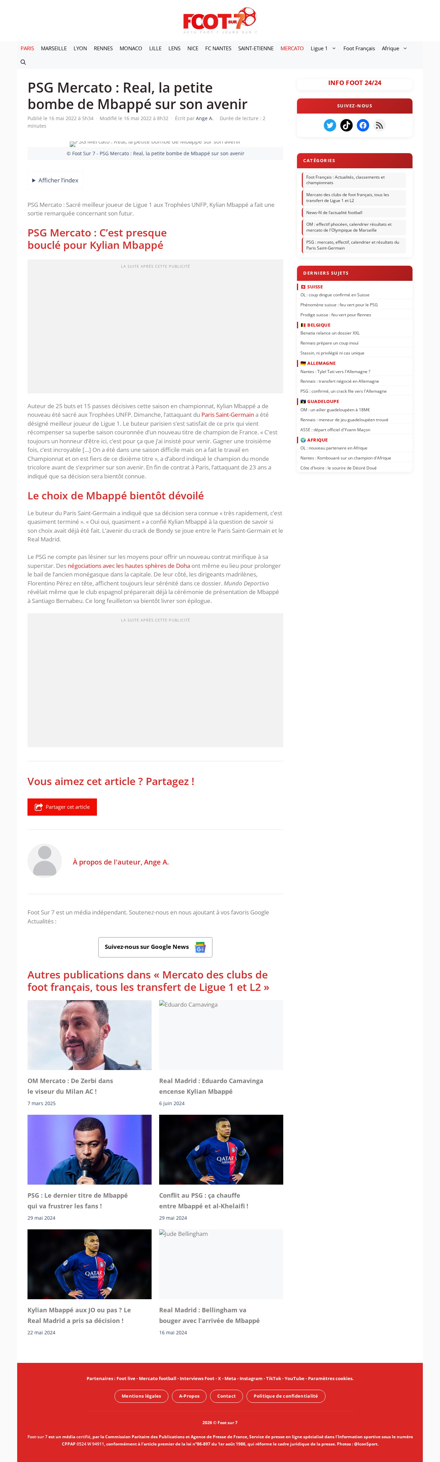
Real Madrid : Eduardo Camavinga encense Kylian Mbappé (211, 1086)
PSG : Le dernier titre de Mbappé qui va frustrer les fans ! (78, 1200)
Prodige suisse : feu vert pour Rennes (335, 314)
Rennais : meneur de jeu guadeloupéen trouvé (344, 419)
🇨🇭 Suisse (311, 286)
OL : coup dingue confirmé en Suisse (335, 294)
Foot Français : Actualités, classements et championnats (345, 180)
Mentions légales (141, 1396)
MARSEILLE (54, 48)
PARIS (27, 48)
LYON (80, 48)
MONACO (131, 48)
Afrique (390, 48)
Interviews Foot (197, 1378)
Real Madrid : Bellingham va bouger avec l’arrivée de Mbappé (209, 1315)
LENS (174, 48)
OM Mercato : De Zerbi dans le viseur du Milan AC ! (70, 1086)
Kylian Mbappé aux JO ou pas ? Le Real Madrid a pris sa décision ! (79, 1315)
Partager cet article (68, 806)
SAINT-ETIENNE (256, 48)
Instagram (251, 1378)
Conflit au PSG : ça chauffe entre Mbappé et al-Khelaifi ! (203, 1200)
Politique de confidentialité (286, 1396)
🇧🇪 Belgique (315, 325)
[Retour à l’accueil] (220, 20)
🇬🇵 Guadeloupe (319, 401)
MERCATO (292, 48)
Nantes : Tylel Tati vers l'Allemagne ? (335, 371)
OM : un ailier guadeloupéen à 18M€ (335, 409)
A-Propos (189, 1396)
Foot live (126, 1378)
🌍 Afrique (314, 439)
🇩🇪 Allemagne (318, 363)
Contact (226, 1396)
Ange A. (156, 862)
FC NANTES (218, 48)
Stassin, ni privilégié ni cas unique (332, 353)
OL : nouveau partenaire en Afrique (333, 448)
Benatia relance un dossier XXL (330, 333)
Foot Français (359, 48)
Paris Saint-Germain (227, 415)
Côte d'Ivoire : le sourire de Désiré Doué (338, 467)
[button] (23, 62)
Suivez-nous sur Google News (147, 947)
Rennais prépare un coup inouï (329, 343)
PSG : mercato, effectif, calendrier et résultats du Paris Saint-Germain (352, 245)
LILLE (155, 48)
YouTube (295, 1378)
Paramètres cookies (330, 1378)
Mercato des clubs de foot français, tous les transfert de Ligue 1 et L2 (347, 197)
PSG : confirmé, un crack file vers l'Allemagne (343, 391)
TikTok (273, 1378)
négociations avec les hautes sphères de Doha (129, 566)
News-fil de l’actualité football (334, 212)
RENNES (103, 48)
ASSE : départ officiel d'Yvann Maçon (335, 429)
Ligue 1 (319, 48)
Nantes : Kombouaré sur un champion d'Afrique (345, 457)
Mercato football (157, 1378)
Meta (230, 1378)
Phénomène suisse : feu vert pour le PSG (339, 304)
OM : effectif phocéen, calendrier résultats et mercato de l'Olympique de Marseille (349, 227)
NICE (192, 48)
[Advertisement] (155, 328)
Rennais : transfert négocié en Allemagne (339, 381)
